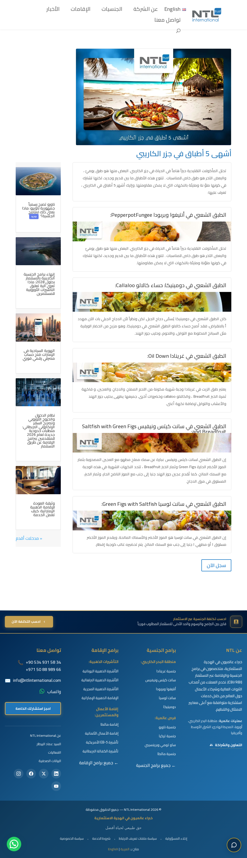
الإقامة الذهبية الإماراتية (100, 698)
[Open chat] (234, 845)
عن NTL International (45, 735)
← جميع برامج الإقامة (98, 763)
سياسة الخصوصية (72, 838)
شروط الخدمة (101, 838)
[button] (14, 844)
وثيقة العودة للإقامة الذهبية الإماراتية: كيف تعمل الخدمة (42, 509)
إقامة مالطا (109, 724)
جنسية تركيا (167, 736)
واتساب (54, 691)
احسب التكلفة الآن (26, 621)
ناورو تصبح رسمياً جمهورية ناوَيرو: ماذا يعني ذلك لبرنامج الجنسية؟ (38, 210)
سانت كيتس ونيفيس (160, 680)
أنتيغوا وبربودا (166, 689)
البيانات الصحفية (50, 760)
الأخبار (53, 10)
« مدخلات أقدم (29, 538)
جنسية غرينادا (166, 671)
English (113, 849)
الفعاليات (54, 752)
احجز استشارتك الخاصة (33, 708)
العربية (124, 849)
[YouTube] (56, 786)
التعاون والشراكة (228, 745)
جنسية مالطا (166, 754)
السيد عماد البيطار (49, 744)
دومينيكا (169, 707)
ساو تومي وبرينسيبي (160, 745)
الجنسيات (112, 10)
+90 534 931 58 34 (43, 662)
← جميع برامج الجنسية (156, 765)
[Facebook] (31, 773)
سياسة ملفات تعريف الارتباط (138, 838)
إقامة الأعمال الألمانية (101, 733)
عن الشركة (145, 10)
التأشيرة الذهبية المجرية (100, 689)
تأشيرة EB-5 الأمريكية (102, 742)
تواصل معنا (167, 21)
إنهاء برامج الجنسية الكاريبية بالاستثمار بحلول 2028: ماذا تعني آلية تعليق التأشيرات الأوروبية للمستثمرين (39, 283)
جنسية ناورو (167, 727)
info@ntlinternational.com (37, 680)
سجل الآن (216, 565)
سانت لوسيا (167, 698)
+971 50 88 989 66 (43, 669)
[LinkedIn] (56, 773)
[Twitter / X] (43, 773)
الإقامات (80, 10)
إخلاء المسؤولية (176, 838)
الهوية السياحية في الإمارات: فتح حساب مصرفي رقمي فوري (39, 354)
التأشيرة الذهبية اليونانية (100, 671)
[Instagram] (18, 773)
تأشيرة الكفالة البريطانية (100, 751)
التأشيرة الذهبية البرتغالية (99, 680)
